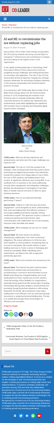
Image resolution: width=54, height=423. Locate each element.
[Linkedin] (6, 314)
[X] (21, 314)
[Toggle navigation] (5, 19)
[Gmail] (26, 314)
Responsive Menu (49, 2)
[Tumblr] (31, 314)
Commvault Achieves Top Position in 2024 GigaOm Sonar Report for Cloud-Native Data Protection (27, 337)
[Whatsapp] (11, 314)
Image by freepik (10, 306)
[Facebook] (16, 314)
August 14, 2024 (10, 48)
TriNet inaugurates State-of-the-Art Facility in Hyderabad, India (25, 327)
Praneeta (22, 48)
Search (47, 351)
